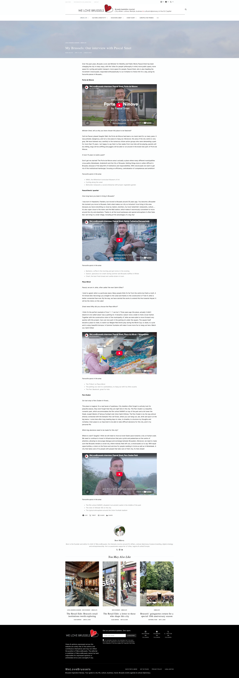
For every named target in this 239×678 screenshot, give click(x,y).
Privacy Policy (157, 669)
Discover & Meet (116, 18)
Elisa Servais (77, 619)
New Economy (86, 610)
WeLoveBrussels (78, 669)
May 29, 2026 (124, 619)
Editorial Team (152, 619)
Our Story (68, 2)
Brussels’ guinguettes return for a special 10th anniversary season (156, 615)
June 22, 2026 (87, 619)
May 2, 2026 (162, 619)
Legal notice (169, 669)
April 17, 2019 (78, 52)
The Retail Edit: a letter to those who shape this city (119, 615)
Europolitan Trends (147, 18)
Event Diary (131, 18)
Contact (96, 2)
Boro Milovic (69, 52)
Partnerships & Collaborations (82, 2)
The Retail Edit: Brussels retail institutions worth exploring (82, 615)
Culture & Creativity (99, 18)
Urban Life (83, 18)
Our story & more (131, 669)
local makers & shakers (72, 42)
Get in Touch (144, 669)
